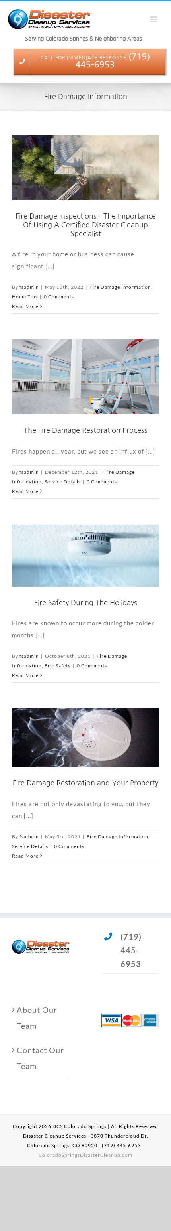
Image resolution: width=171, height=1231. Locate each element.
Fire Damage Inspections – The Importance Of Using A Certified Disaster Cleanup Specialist (86, 225)
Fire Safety (58, 666)
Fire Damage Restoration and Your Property (85, 783)
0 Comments (59, 297)
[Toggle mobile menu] (154, 16)
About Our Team (37, 1017)
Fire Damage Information (120, 287)
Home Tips (25, 297)
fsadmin (29, 287)
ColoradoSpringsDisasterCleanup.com (85, 1155)
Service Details (63, 482)
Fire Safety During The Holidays (85, 602)
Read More (25, 306)
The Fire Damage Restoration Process (86, 430)
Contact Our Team (40, 1058)
